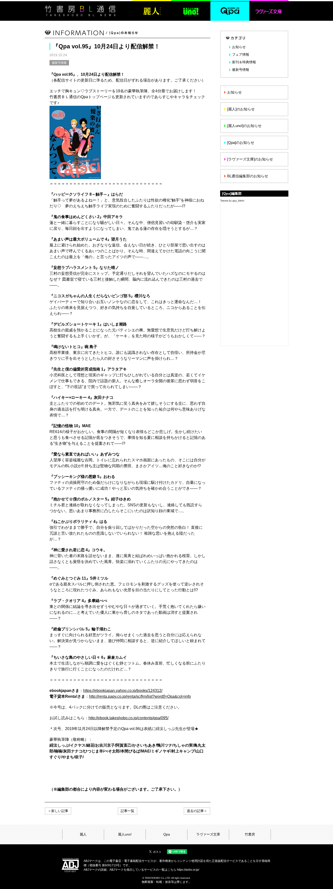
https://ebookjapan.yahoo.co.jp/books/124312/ (122, 690)
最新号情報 (59, 62)
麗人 (83, 834)
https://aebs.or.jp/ (188, 869)
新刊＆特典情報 (244, 62)
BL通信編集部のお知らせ (247, 176)
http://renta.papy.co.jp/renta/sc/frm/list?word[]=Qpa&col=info (140, 696)
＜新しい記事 (58, 811)
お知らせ (239, 47)
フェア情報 (240, 54)
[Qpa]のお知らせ (240, 142)
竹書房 (250, 834)
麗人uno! (125, 834)
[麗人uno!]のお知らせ (244, 126)
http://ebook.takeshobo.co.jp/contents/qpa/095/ (128, 718)
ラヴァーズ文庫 (208, 834)
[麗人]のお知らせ (241, 109)
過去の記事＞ (197, 811)
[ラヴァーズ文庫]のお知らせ (250, 159)
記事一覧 (127, 811)
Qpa (166, 834)
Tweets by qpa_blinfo (232, 200)
